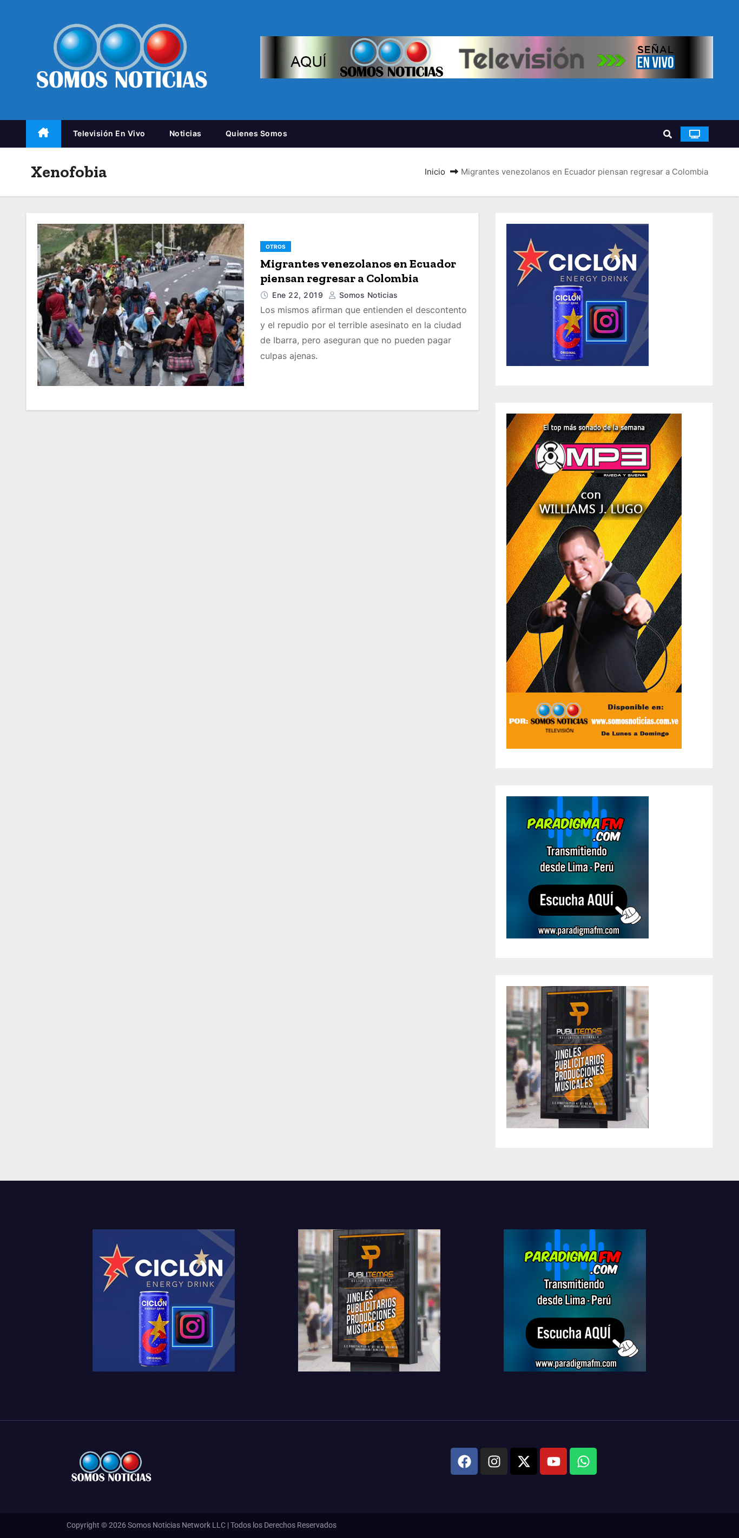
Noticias (185, 133)
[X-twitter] (523, 1461)
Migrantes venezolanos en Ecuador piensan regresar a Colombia (358, 271)
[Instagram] (493, 1461)
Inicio (435, 172)
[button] (667, 134)
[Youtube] (553, 1461)
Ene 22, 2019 (299, 294)
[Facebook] (464, 1461)
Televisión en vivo (109, 133)
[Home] (43, 134)
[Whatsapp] (583, 1461)
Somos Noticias (367, 294)
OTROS (276, 246)
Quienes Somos (257, 133)
